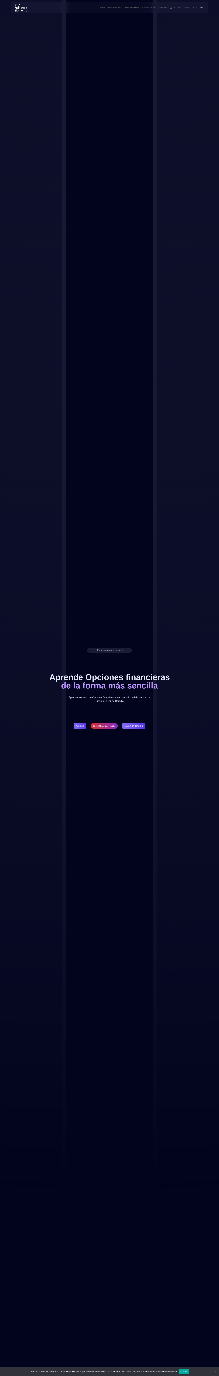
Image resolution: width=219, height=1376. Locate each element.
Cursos (80, 726)
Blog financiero (132, 7)
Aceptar (184, 1371)
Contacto (163, 7)
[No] (215, 1371)
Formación (147, 7)
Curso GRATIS (191, 7)
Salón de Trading (134, 726)
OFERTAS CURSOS (104, 726)
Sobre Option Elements (111, 7)
